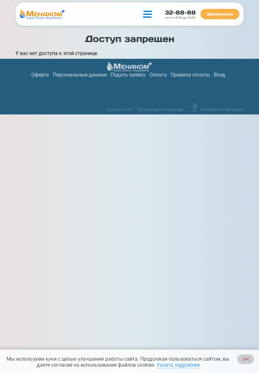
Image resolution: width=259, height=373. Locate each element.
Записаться (220, 14)
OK (245, 359)
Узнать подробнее (178, 365)
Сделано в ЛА (119, 109)
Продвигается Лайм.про (160, 109)
